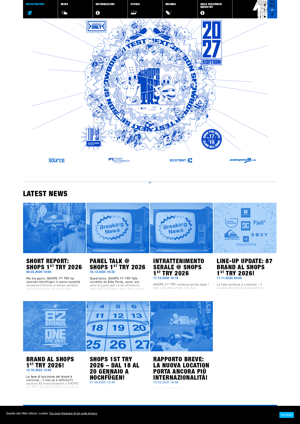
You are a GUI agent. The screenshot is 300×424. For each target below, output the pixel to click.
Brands (171, 4)
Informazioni (105, 4)
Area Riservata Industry (211, 6)
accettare (286, 414)
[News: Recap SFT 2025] (181, 326)
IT (272, 10)
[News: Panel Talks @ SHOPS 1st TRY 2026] (118, 228)
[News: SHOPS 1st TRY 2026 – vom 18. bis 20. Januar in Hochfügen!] (118, 326)
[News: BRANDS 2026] (244, 228)
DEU (272, 2)
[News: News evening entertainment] (181, 228)
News (64, 4)
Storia (135, 4)
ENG (272, 6)
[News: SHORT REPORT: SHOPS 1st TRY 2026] (54, 228)
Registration (35, 4)
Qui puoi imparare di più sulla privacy (73, 413)
